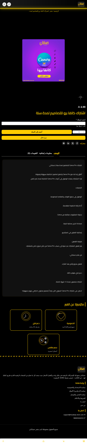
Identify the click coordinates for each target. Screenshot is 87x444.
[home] (81, 4)
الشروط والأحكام (80, 398)
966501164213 (79, 418)
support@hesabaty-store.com (73, 415)
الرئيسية (56, 11)
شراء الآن (44, 138)
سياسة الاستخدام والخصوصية (76, 387)
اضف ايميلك (80, 120)
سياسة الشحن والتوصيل (77, 394)
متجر (51, 11)
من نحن (82, 405)
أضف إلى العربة (37, 132)
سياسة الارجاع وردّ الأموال (77, 391)
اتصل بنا (82, 402)
